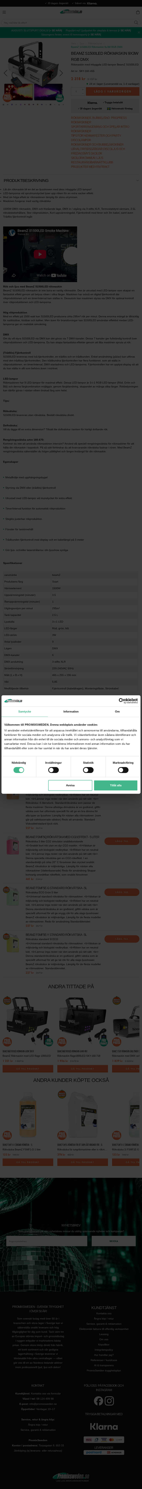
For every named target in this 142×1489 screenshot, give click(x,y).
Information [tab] (71, 711)
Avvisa (70, 785)
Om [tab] (117, 711)
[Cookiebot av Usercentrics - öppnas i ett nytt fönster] (121, 701)
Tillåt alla (115, 785)
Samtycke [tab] (24, 711)
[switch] (53, 770)
